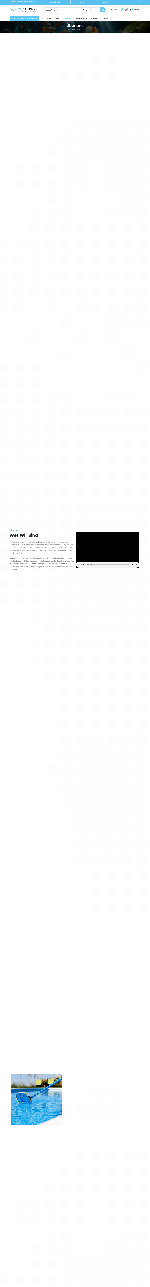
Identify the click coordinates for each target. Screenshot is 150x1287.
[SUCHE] (103, 9)
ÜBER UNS (105, 2)
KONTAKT (82, 2)
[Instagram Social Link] (138, 2)
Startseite (71, 30)
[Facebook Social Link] (136, 2)
